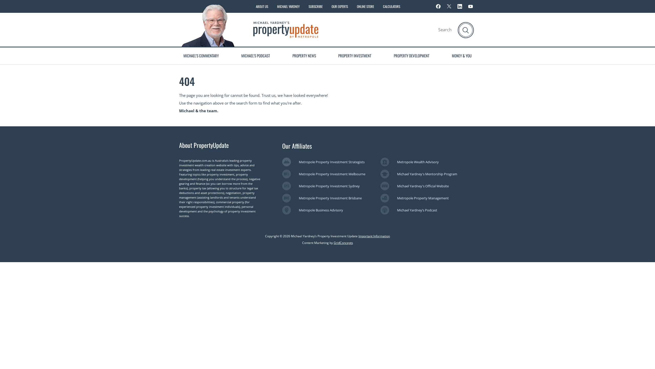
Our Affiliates (297, 145)
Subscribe (316, 6)
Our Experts (340, 6)
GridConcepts (343, 243)
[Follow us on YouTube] (470, 6)
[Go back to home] (285, 29)
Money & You (462, 55)
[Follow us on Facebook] (438, 6)
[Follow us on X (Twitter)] (449, 6)
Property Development (411, 55)
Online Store (365, 6)
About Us (262, 6)
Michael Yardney (288, 6)
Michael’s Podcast (255, 55)
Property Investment (354, 55)
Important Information (374, 236)
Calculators (391, 6)
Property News (304, 55)
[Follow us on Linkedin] (459, 6)
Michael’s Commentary (201, 55)
